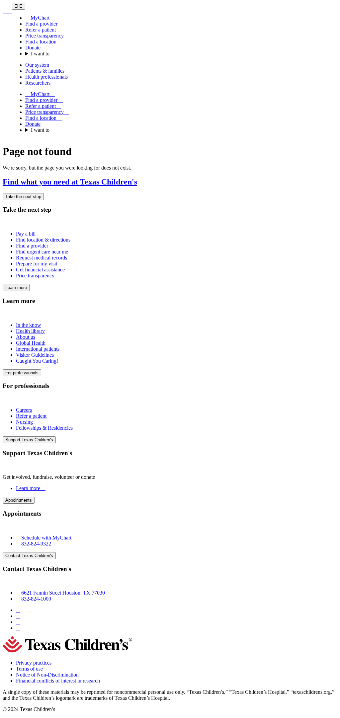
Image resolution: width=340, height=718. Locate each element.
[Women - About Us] (7, 11)
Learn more (16, 287)
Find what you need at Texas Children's (70, 182)
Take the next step (23, 196)
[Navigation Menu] (18, 6)
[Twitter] (18, 622)
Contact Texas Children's (29, 555)
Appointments (18, 500)
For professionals (22, 372)
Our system (37, 65)
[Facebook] (18, 610)
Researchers (37, 83)
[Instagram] (18, 616)
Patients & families (44, 71)
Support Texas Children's (29, 439)
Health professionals (46, 77)
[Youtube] (18, 628)
